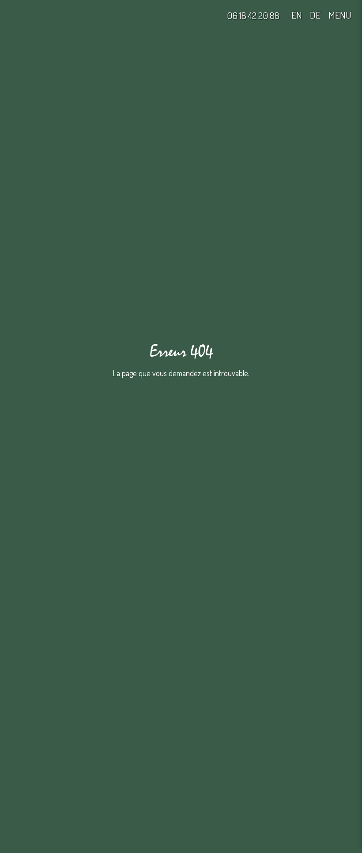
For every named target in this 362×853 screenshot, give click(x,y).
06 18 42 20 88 (253, 15)
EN (296, 15)
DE (315, 15)
